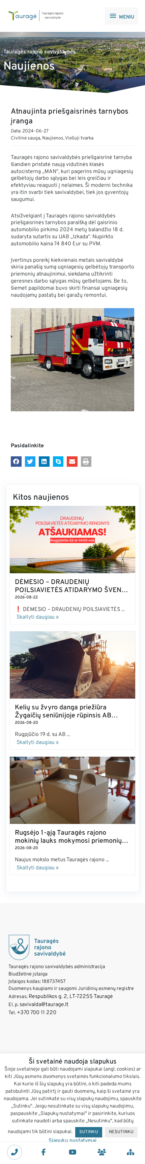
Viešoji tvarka (79, 138)
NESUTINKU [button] (121, 1132)
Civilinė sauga (25, 138)
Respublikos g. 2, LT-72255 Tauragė (71, 996)
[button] (16, 461)
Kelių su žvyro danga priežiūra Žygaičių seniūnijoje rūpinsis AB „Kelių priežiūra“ (63, 715)
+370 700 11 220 (36, 1012)
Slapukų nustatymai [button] (72, 1140)
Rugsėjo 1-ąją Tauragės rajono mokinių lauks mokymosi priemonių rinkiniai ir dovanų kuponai (68, 841)
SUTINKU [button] (88, 1132)
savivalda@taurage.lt (44, 1004)
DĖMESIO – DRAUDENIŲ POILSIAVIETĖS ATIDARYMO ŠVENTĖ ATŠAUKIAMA (72, 590)
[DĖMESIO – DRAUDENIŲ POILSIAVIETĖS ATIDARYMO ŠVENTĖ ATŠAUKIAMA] (72, 540)
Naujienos (52, 138)
